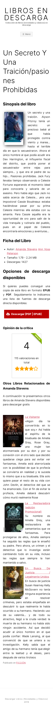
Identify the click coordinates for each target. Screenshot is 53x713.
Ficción (21, 662)
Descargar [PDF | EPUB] (26, 314)
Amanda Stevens (26, 249)
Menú (27, 34)
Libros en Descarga (26, 14)
